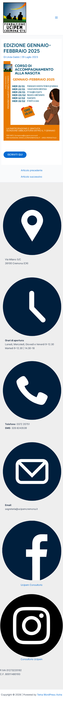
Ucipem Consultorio (31, 584)
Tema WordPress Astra (49, 694)
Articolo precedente (31, 170)
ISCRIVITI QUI (15, 154)
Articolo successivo (31, 177)
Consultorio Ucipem (31, 659)
